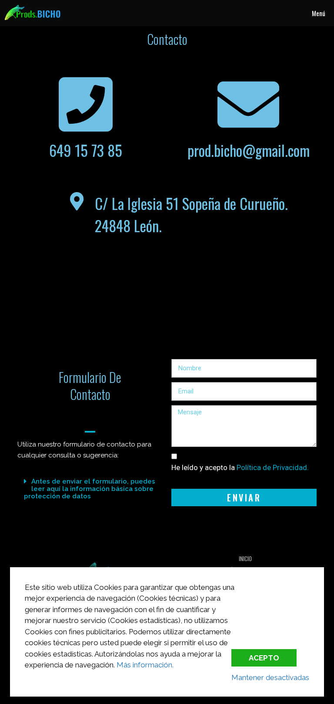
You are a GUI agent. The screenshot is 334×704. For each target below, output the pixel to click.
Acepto (264, 657)
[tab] (90, 488)
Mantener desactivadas (270, 677)
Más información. (145, 664)
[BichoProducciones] (32, 13)
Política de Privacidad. (273, 467)
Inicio (245, 558)
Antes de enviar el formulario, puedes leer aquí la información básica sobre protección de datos (89, 488)
